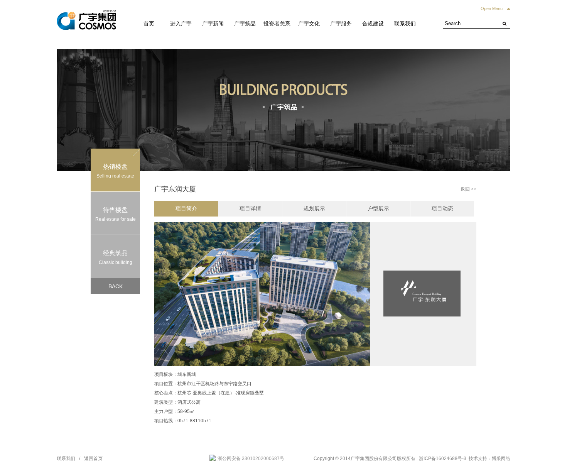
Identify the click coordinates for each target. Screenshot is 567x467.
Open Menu (492, 8)
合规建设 (373, 23)
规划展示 (314, 208)
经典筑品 (115, 257)
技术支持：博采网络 (489, 458)
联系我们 (405, 23)
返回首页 (93, 458)
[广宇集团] (86, 14)
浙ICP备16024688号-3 (442, 458)
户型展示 (378, 208)
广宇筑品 (245, 23)
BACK (115, 286)
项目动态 (442, 208)
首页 (148, 23)
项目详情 (250, 208)
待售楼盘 (115, 214)
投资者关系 (276, 23)
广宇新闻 (213, 23)
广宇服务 (341, 23)
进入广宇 (181, 23)
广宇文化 (309, 23)
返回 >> (468, 189)
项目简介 (186, 208)
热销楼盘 (115, 171)
